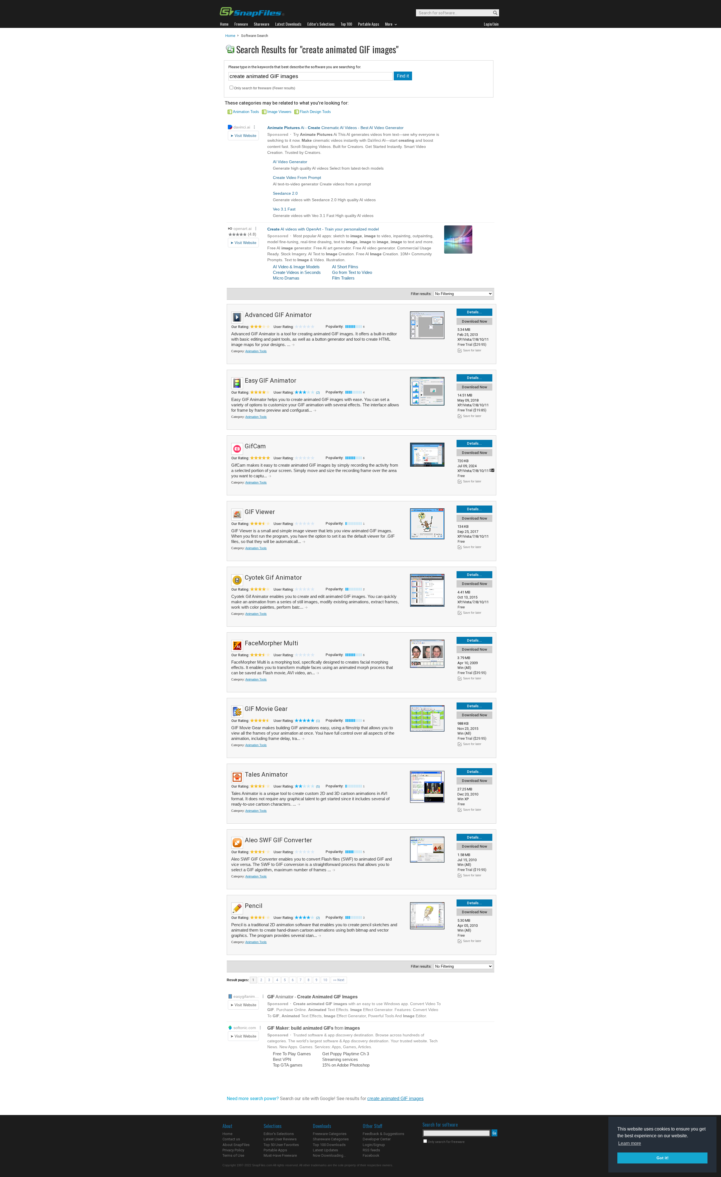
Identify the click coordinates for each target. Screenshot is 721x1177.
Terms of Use (233, 1155)
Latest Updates (325, 1150)
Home (230, 36)
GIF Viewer (260, 511)
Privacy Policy (233, 1150)
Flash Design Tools (315, 112)
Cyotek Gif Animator (273, 577)
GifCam (255, 446)
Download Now (474, 321)
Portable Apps (275, 1150)
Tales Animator (266, 774)
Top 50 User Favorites (281, 1145)
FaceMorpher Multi (271, 643)
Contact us (231, 1139)
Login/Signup (374, 1145)
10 (325, 980)
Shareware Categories (331, 1139)
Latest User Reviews (280, 1139)
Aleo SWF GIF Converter (278, 840)
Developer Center (377, 1139)
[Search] (493, 13)
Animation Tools (246, 112)
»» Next (338, 980)
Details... (474, 312)
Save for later (472, 350)
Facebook (371, 1155)
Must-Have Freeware (280, 1155)
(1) (318, 720)
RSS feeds (371, 1150)
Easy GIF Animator (270, 380)
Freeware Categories (329, 1134)
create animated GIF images (395, 1098)
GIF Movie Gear (266, 708)
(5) (318, 786)
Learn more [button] (629, 1143)
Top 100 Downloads (329, 1145)
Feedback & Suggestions (383, 1134)
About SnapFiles (236, 1145)
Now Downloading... (329, 1155)
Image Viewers (279, 112)
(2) (318, 392)
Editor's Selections (279, 1134)
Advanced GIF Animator (278, 314)
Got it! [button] (663, 1158)
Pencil (253, 905)
